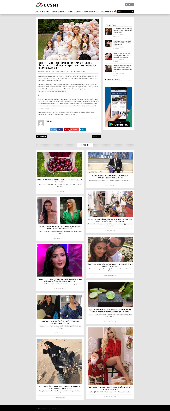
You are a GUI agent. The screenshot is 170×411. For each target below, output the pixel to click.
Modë (79, 12)
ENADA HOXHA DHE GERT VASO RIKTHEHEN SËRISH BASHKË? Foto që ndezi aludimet (122, 55)
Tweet (54, 129)
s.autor (71, 71)
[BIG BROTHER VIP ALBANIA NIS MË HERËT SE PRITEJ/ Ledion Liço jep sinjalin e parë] (108, 31)
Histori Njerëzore (58, 12)
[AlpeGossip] (47, 4)
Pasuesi (95, 136)
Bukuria (70, 12)
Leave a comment (80, 71)
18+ (115, 12)
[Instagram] (132, 4)
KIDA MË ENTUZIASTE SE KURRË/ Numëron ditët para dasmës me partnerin (122, 43)
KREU (37, 12)
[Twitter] (126, 4)
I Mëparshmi (42, 136)
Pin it (67, 129)
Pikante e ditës (106, 12)
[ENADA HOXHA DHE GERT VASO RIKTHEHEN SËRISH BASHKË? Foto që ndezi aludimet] (108, 56)
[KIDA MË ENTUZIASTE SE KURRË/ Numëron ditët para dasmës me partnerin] (108, 43)
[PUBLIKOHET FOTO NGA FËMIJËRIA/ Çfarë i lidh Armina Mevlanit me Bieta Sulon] (59, 307)
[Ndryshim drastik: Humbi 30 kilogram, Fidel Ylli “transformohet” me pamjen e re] (110, 162)
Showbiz (45, 12)
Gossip (53, 71)
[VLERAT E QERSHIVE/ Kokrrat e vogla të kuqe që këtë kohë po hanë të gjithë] (59, 164)
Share (60, 129)
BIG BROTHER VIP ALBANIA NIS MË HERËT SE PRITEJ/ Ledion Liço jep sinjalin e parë (123, 30)
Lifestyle (58, 71)
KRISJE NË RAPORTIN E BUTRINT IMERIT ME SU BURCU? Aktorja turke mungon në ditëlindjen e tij (123, 68)
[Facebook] (129, 4)
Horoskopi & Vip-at (90, 12)
